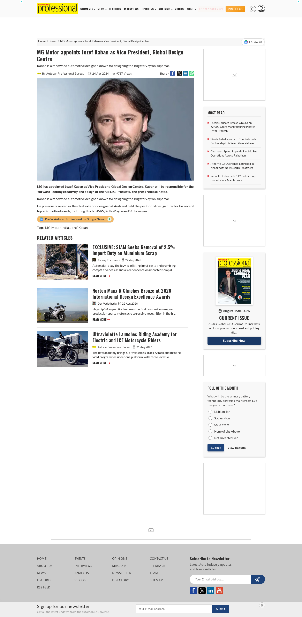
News (53, 41)
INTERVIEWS (131, 9)
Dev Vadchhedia (107, 303)
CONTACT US (159, 558)
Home (42, 41)
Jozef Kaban (79, 227)
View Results (237, 447)
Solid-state (221, 425)
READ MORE (101, 276)
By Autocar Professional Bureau (63, 73)
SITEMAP (156, 580)
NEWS (101, 9)
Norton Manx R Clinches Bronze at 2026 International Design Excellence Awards (131, 294)
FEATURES (115, 9)
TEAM (154, 573)
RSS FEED (44, 587)
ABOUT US (45, 566)
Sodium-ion (222, 418)
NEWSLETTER (121, 573)
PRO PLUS (235, 9)
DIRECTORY (120, 580)
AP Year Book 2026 (211, 9)
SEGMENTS (86, 9)
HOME (41, 558)
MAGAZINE (120, 566)
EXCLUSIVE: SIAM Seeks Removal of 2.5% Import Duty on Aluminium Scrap (133, 250)
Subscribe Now (234, 340)
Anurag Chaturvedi (109, 260)
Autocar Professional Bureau (114, 347)
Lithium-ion (222, 411)
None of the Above (227, 431)
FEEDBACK (157, 566)
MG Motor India (57, 227)
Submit (216, 447)
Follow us (255, 42)
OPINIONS (148, 9)
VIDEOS (179, 9)
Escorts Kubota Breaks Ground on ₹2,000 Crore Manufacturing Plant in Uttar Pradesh (233, 126)
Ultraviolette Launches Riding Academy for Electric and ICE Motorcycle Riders (134, 337)
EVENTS (80, 558)
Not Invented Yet (226, 438)
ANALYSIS (164, 9)
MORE (190, 9)
